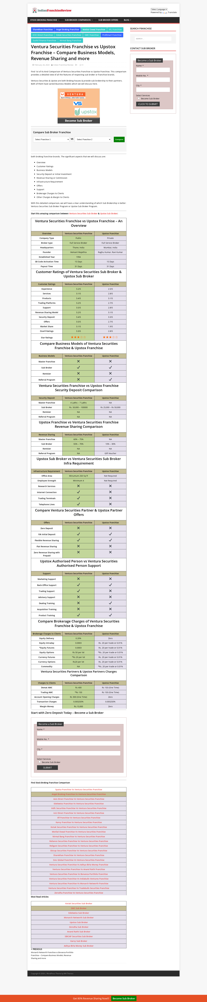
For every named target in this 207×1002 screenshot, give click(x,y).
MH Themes (68, 973)
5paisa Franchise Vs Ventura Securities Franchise (78, 789)
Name (40, 729)
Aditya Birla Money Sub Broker (79, 945)
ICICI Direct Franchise (43, 35)
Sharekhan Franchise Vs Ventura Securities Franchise (78, 855)
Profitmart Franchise (112, 35)
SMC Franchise (92, 35)
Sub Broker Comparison (78, 20)
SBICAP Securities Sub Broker (79, 936)
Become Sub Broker (124, 998)
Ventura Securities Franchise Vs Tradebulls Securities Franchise (78, 888)
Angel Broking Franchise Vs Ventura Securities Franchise (79, 794)
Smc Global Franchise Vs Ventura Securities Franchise (78, 860)
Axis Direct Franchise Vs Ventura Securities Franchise (78, 799)
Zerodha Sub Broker (78, 927)
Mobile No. (43, 739)
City (39, 749)
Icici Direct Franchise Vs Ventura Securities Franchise (79, 813)
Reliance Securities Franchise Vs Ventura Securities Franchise (78, 841)
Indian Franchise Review (63, 65)
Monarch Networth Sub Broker (79, 917)
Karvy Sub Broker (78, 941)
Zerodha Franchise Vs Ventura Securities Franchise (78, 892)
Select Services (44, 759)
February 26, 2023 (42, 65)
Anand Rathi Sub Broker (78, 931)
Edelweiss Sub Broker (78, 913)
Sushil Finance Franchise (44, 40)
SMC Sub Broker (78, 908)
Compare (119, 139)
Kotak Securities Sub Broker (78, 903)
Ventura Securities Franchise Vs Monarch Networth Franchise (78, 883)
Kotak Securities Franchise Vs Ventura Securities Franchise (79, 827)
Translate (172, 12)
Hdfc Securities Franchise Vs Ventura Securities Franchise (78, 808)
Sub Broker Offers (108, 20)
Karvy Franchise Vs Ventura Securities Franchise (79, 822)
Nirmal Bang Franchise (70, 40)
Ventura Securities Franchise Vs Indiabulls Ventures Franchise (78, 878)
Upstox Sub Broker (108, 213)
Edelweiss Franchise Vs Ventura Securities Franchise (79, 803)
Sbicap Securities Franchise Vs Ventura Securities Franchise (78, 850)
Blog (126, 20)
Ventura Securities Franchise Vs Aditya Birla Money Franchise (78, 864)
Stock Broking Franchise (43, 20)
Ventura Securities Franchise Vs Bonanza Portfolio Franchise (79, 874)
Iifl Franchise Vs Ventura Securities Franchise (78, 817)
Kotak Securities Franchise (68, 35)
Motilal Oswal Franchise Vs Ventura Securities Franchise (79, 831)
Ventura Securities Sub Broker (83, 213)
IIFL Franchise (115, 29)
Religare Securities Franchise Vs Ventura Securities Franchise (79, 845)
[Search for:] (153, 38)
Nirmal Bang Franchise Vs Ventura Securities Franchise (79, 836)
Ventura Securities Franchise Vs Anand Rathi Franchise (79, 869)
